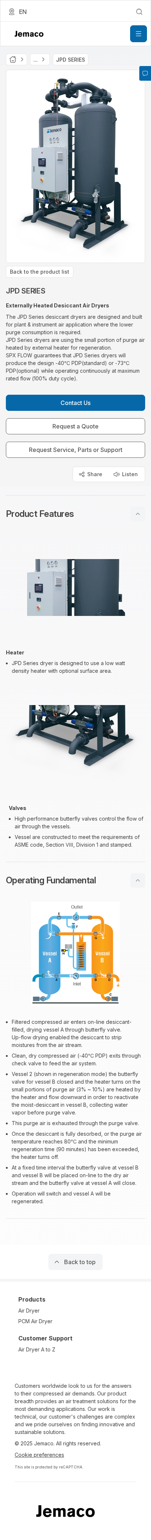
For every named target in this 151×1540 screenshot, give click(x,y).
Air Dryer (29, 1310)
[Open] (138, 33)
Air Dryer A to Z (36, 1349)
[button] (75, 514)
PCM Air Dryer (35, 1321)
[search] (139, 11)
